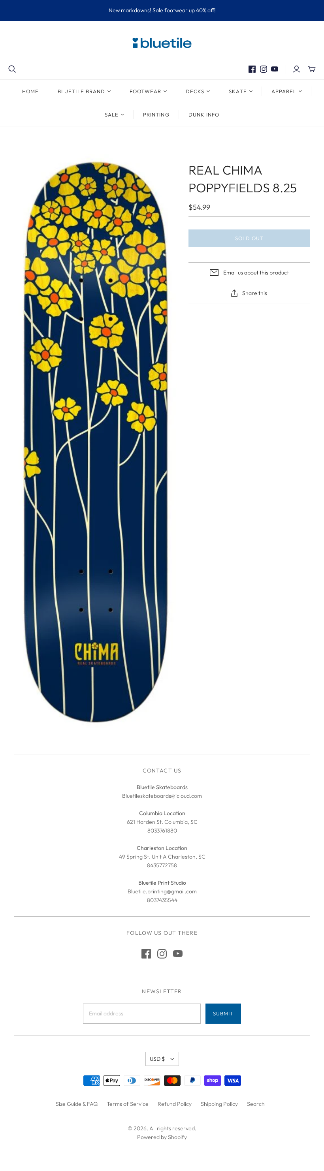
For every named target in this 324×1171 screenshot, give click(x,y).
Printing (156, 114)
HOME (30, 91)
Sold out (249, 238)
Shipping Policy (219, 1103)
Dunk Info (203, 114)
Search (256, 1103)
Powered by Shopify (162, 1137)
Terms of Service (128, 1103)
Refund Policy (175, 1103)
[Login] (296, 69)
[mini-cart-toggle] (311, 69)
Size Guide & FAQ (77, 1103)
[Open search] (12, 69)
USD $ (157, 1058)
